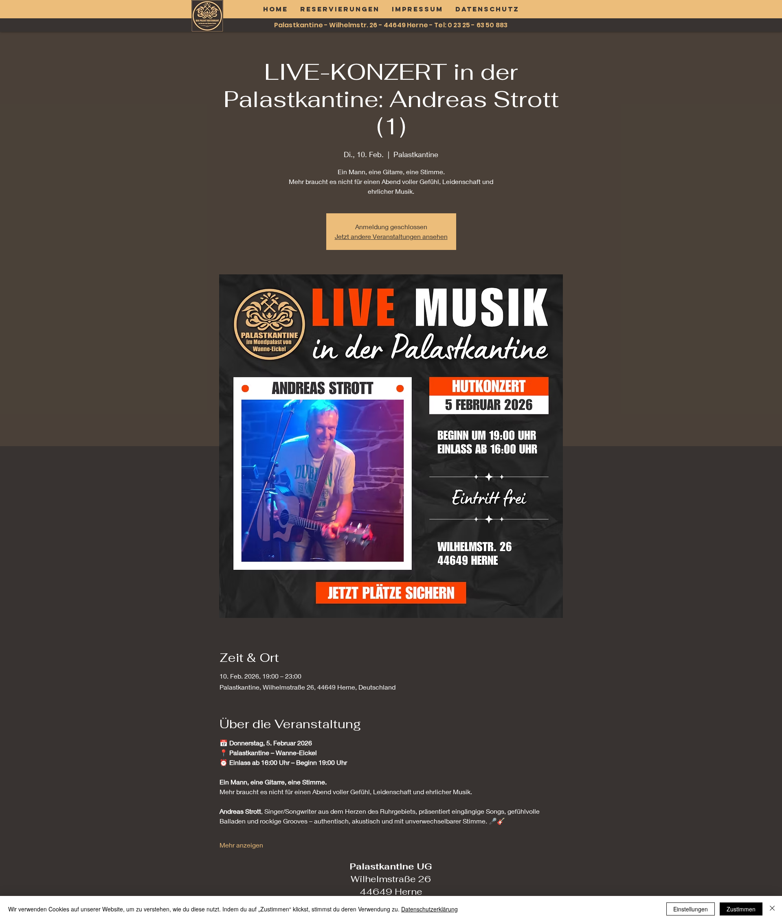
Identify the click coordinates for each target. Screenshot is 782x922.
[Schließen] (772, 908)
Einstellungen (690, 909)
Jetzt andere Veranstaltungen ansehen (391, 236)
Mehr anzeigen (241, 845)
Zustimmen (741, 909)
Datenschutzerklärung (429, 909)
